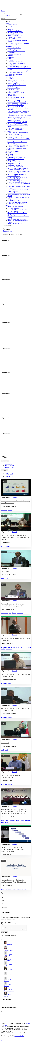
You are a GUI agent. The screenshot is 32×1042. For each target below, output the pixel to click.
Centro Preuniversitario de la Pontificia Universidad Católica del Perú (18, 104)
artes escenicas (11, 52)
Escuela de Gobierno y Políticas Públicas (19, 210)
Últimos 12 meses (9, 476)
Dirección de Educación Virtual (16, 137)
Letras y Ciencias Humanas (15, 35)
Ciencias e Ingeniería (13, 34)
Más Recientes (8, 464)
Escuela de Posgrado (13, 208)
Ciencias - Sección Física (14, 48)
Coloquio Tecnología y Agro (15, 166)
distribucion (8, 889)
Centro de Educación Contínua (16, 83)
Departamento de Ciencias (15, 74)
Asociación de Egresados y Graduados (18, 177)
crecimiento (4, 613)
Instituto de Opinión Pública (15, 106)
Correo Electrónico (6, 922)
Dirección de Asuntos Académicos (17, 146)
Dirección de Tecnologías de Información (19, 171)
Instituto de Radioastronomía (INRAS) (18, 174)
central (3, 649)
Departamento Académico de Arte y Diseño (19, 71)
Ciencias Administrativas (14, 54)
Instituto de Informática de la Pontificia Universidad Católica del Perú (18, 168)
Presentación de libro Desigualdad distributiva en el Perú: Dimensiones (13, 881)
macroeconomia (22, 647)
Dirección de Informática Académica (17, 135)
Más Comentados (9, 465)
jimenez (14, 613)
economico (20, 613)
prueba (9, 149)
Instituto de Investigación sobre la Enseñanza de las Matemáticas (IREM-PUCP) (18, 125)
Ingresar (6, 15)
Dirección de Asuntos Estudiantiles (17, 134)
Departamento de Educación (15, 72)
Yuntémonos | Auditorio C (15, 165)
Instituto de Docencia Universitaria (17, 102)
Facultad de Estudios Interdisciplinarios (18, 43)
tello (22, 820)
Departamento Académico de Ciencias (18, 66)
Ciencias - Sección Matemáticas (16, 51)
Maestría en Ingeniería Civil (15, 223)
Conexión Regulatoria (13, 151)
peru (2, 889)
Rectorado (10, 154)
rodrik (6, 578)
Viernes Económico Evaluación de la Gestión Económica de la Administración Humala (15, 537)
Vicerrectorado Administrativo (16, 159)
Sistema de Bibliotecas (14, 156)
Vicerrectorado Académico (15, 173)
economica (28, 820)
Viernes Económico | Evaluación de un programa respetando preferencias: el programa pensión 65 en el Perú (15, 308)
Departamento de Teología (15, 180)
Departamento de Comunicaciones (17, 63)
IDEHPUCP (11, 78)
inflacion (10, 647)
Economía (10, 55)
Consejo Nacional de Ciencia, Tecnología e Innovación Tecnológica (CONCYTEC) (19, 116)
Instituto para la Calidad (14, 100)
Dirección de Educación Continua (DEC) (19, 182)
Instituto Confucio (12, 98)
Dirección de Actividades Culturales (17, 202)
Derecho (10, 26)
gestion (3, 546)
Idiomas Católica (12, 95)
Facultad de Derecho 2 (14, 179)
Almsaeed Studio (19, 1036)
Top (2, 1040)
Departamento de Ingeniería (15, 61)
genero (26, 889)
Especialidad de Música (14, 88)
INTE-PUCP (11, 77)
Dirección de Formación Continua (17, 148)
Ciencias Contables (13, 44)
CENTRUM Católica (13, 89)
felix (10, 613)
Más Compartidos (9, 467)
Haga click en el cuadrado (8, 924)
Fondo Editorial (12, 65)
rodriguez (12, 820)
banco (29, 647)
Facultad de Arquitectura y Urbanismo (18, 193)
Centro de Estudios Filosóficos (16, 80)
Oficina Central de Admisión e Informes (18, 132)
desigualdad (20, 889)
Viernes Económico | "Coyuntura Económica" (13, 436)
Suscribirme (7, 231)
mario (17, 820)
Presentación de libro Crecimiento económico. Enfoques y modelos (12, 605)
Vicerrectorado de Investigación (16, 157)
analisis (15, 647)
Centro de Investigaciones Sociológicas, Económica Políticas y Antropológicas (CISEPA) (18, 112)
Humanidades (11, 49)
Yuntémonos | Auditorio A (15, 162)
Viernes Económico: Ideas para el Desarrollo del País (12, 776)
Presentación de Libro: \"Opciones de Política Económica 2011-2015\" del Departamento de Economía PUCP (14, 811)
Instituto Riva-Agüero (13, 82)
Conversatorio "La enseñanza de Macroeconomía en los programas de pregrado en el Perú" (16, 421)
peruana (10, 510)
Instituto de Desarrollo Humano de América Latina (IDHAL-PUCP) (19, 119)
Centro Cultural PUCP (14, 91)
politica (3, 820)
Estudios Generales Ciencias (15, 32)
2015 (6, 822)
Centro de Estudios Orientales (16, 128)
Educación (10, 29)
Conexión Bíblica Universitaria (16, 97)
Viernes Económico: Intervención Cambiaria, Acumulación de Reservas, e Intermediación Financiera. (16, 351)
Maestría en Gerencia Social (15, 206)
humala (8, 546)
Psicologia (10, 60)
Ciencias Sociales (12, 24)
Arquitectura (11, 57)
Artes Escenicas (12, 38)
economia (4, 510)
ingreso (14, 889)
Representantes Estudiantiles (15, 129)
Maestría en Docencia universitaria (17, 219)
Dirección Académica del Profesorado (18, 145)
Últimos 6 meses (9, 474)
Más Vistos (5, 461)
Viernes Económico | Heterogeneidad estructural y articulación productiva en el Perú (14, 397)
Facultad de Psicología (14, 176)
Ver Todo (4, 470)
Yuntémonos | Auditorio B (15, 163)
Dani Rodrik (5, 571)
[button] (3, 11)
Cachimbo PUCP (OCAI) (14, 200)
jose (7, 820)
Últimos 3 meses (9, 473)
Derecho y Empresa (13, 211)
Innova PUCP (11, 160)
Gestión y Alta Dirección (14, 37)
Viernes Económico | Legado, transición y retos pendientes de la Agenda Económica (13, 259)
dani (2, 578)
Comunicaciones (12, 28)
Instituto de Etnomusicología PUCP (17, 122)
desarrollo (4, 784)
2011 (2, 822)
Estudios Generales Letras (15, 31)
